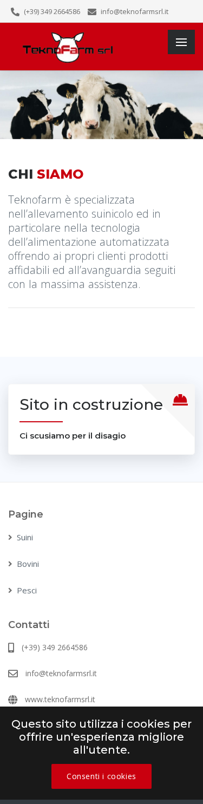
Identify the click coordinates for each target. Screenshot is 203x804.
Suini (25, 537)
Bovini (28, 563)
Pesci (27, 590)
